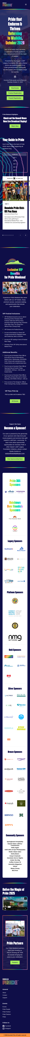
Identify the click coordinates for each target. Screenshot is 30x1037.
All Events (15, 401)
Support (5, 997)
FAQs (4, 1017)
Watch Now (15, 126)
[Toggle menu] (25, 4)
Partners (15, 962)
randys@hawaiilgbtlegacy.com (14, 453)
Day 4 (15, 167)
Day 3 (15, 164)
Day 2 (15, 160)
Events (4, 1006)
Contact (5, 995)
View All (15, 154)
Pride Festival (6, 1011)
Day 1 (15, 157)
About (4, 992)
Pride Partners (7, 1014)
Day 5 (15, 170)
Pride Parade (6, 1009)
